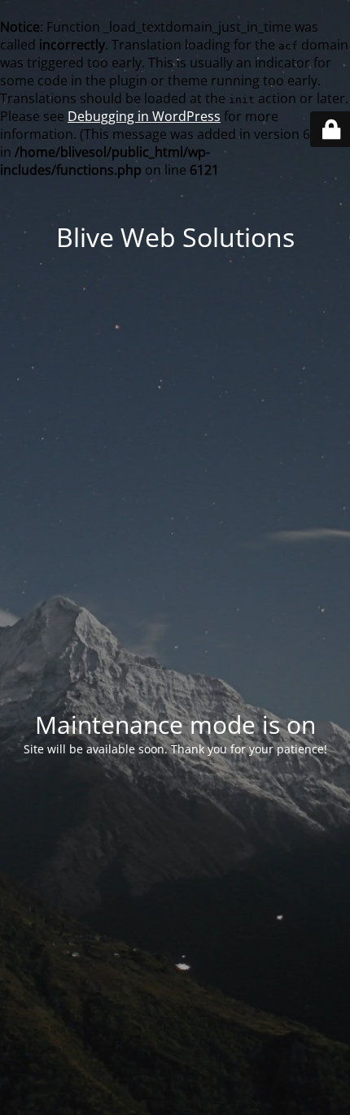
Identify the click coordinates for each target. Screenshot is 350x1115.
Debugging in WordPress (144, 116)
